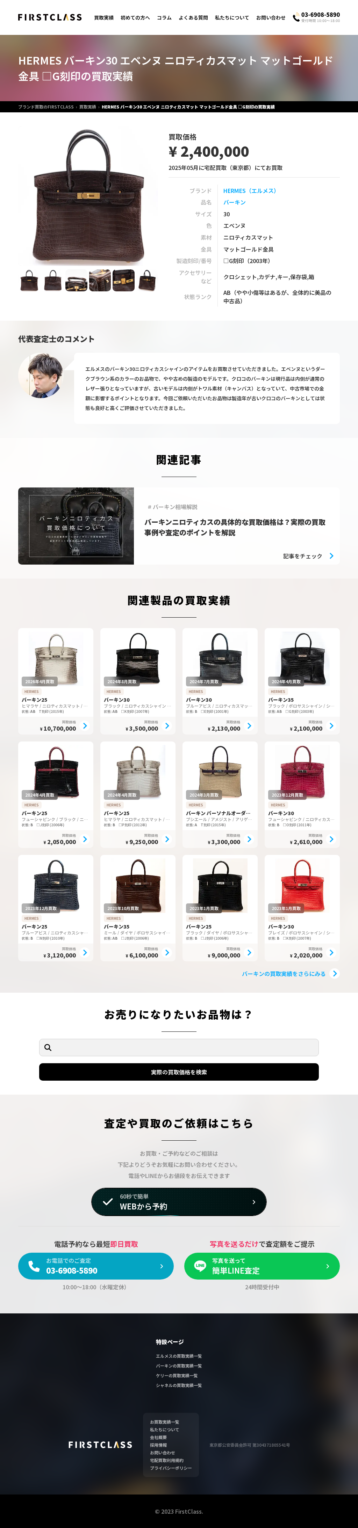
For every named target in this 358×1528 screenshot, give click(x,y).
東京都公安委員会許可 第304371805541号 (249, 1445)
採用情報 (158, 1445)
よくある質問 (193, 17)
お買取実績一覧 (164, 1422)
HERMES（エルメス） (251, 190)
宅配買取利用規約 (167, 1460)
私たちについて (232, 17)
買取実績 (104, 17)
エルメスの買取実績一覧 (179, 1356)
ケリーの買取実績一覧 (177, 1375)
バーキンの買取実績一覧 (179, 1366)
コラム (164, 17)
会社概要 (158, 1437)
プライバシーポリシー (171, 1468)
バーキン (234, 202)
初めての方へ (135, 17)
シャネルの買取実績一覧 (179, 1385)
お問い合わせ (271, 17)
